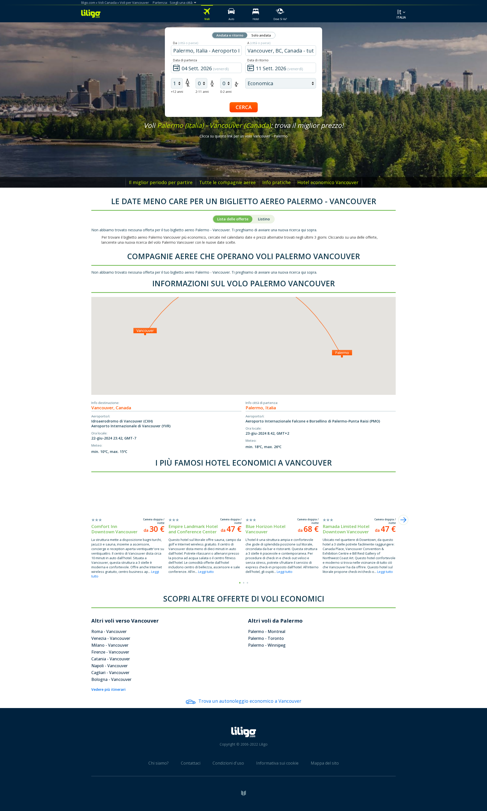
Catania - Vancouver (110, 659)
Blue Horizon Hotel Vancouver (265, 529)
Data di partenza (185, 60)
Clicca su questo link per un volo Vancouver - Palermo (244, 136)
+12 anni (177, 92)
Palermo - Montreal (266, 631)
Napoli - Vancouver (109, 665)
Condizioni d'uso (228, 763)
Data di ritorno (258, 60)
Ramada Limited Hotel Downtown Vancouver (346, 529)
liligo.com (88, 2)
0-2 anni (226, 92)
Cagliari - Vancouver (110, 672)
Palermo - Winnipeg (267, 645)
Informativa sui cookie (277, 763)
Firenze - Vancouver (110, 652)
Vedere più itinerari (108, 689)
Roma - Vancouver (109, 631)
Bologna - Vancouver (111, 679)
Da (185, 43)
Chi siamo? (158, 763)
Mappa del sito (325, 763)
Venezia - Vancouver (110, 638)
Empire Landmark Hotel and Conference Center (193, 529)
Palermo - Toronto (266, 638)
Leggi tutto (206, 571)
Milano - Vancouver (109, 645)
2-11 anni (202, 92)
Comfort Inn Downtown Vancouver (114, 529)
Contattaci (190, 763)
